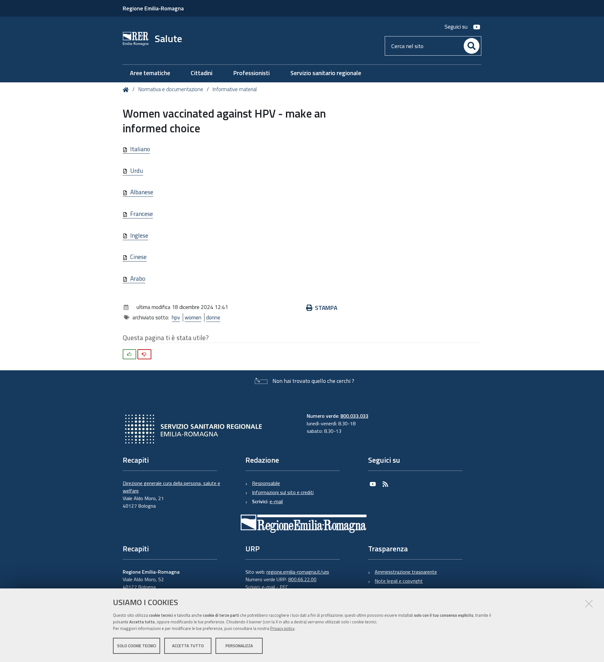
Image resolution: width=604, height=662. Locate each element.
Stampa (326, 307)
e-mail (276, 501)
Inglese (139, 235)
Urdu (136, 170)
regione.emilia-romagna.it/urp (297, 572)
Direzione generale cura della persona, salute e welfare (171, 486)
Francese (141, 213)
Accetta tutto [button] (188, 646)
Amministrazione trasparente (406, 572)
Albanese (141, 191)
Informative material (234, 89)
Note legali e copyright (399, 581)
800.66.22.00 (302, 579)
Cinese (138, 256)
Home (127, 89)
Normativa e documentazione (170, 89)
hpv (176, 317)
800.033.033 (354, 416)
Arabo (137, 278)
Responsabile (266, 483)
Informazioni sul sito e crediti (283, 492)
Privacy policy (282, 628)
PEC (284, 587)
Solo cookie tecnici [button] (136, 646)
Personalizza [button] (239, 646)
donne (213, 317)
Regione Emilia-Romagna (153, 8)
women (193, 317)
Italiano (140, 148)
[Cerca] (471, 46)
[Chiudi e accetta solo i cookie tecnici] (589, 604)
